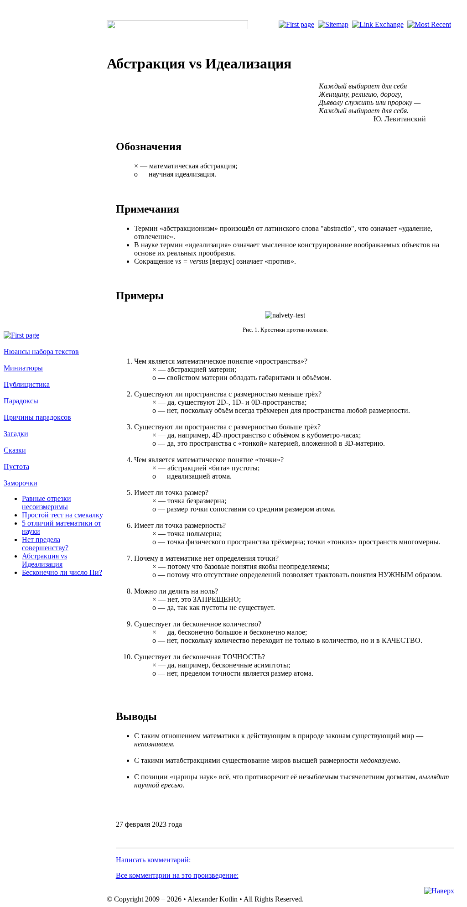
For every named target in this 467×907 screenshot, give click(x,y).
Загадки (16, 434)
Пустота (16, 466)
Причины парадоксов (37, 417)
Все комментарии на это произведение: (177, 875)
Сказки (15, 450)
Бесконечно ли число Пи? (62, 572)
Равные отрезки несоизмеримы (46, 503)
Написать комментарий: (153, 860)
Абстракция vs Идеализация (44, 560)
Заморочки (20, 483)
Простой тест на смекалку (62, 515)
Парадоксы (21, 401)
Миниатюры (23, 368)
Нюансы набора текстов (41, 351)
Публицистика (27, 384)
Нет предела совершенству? (45, 544)
